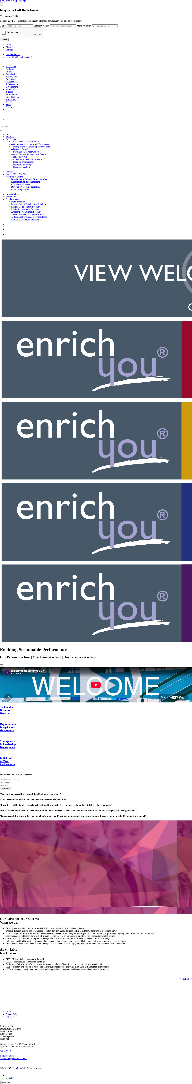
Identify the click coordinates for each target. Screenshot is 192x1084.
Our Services (11, 139)
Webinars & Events (14, 177)
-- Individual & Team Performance (26, 159)
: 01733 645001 (13, 54)
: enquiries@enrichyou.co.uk (19, 57)
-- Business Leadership (21, 164)
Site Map (10, 1017)
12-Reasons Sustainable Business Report (29, 217)
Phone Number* (83, 26)
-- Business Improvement (22, 162)
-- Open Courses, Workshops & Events (28, 154)
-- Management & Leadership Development (30, 147)
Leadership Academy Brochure (25, 209)
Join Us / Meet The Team (17, 174)
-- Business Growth (20, 149)
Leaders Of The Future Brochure (25, 207)
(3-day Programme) (25, 188)
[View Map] (5, 1051)
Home (8, 45)
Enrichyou (17, 1068)
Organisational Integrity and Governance (12, 76)
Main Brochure (18, 202)
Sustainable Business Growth (11, 69)
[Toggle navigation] (2, 62)
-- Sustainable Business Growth (25, 141)
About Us (10, 47)
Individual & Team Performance (11, 92)
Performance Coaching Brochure (25, 219)
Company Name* (41, 26)
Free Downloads (13, 199)
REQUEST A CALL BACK (13, 1)
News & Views (9, 105)
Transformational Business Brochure (27, 214)
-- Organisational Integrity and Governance (30, 144)
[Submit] (1, 130)
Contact (9, 50)
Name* (3, 26)
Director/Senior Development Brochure (28, 204)
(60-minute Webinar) (29, 182)
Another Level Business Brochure (26, 212)
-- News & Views (19, 157)
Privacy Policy (12, 196)
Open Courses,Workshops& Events (12, 99)
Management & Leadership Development (12, 84)
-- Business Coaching (20, 167)
